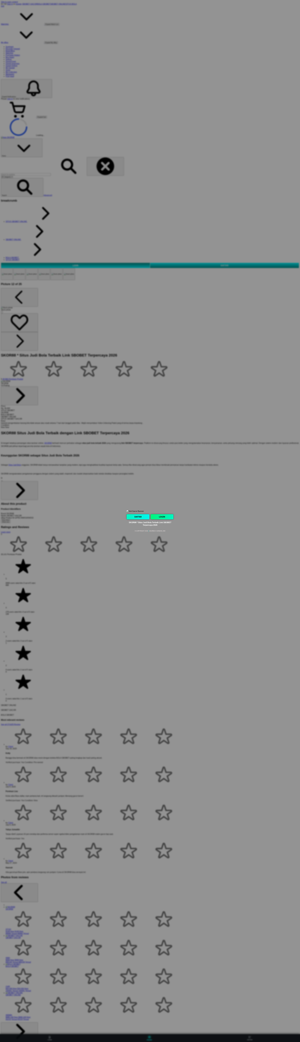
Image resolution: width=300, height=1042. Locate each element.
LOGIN (162, 516)
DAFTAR (138, 516)
